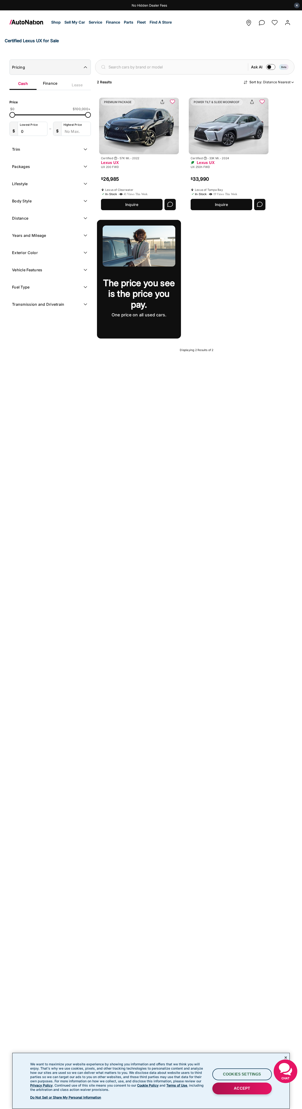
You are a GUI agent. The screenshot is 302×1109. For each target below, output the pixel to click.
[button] (56, 22)
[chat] (261, 21)
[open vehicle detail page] (139, 126)
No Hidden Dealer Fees (149, 5)
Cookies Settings (242, 1074)
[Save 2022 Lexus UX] (172, 102)
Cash (23, 83)
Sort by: (270, 82)
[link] (29, 22)
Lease (77, 85)
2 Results (104, 82)
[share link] (162, 102)
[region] (151, 1081)
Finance (50, 83)
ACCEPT (242, 1088)
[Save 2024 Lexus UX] (262, 102)
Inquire (131, 204)
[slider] (12, 115)
